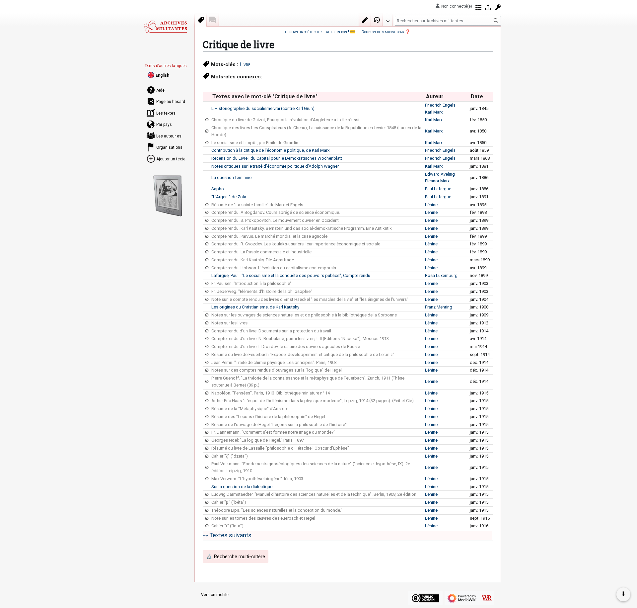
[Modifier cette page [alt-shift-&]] (365, 20)
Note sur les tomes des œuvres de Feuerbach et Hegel (263, 518)
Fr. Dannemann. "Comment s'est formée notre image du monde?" (273, 432)
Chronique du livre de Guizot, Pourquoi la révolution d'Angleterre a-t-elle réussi (285, 119)
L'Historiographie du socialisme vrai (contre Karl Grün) (263, 108)
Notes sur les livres (229, 322)
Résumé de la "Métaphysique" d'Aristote (249, 408)
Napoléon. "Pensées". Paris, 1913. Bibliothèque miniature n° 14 (270, 393)
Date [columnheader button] (477, 96)
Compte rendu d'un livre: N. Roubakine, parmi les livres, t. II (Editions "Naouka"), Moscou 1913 (300, 338)
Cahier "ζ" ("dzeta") (229, 456)
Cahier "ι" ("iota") (227, 525)
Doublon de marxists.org (383, 31)
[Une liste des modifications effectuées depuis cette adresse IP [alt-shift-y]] (478, 7)
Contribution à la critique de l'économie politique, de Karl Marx (270, 150)
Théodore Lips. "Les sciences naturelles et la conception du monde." (276, 510)
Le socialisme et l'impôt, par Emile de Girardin (254, 142)
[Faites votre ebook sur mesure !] (168, 196)
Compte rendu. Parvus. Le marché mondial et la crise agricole (269, 236)
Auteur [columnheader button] (435, 96)
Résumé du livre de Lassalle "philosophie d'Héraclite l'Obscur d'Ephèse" (280, 448)
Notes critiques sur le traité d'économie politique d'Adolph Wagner (275, 166)
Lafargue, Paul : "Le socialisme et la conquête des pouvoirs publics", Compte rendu (290, 275)
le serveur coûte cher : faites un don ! (317, 31)
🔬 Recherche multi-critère (235, 557)
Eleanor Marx (437, 180)
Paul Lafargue (438, 188)
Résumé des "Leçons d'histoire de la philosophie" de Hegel (268, 416)
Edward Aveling (440, 174)
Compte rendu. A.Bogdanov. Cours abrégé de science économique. (275, 212)
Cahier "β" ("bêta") (228, 502)
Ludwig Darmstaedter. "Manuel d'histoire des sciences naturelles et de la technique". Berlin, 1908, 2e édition (313, 494)
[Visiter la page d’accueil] (165, 26)
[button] (387, 19)
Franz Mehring (438, 306)
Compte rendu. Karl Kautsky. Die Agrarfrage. (253, 259)
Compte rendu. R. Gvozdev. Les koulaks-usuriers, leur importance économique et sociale (295, 243)
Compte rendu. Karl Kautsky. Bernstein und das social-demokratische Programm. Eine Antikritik (301, 228)
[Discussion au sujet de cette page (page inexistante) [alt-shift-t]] (213, 20)
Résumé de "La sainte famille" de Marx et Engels (257, 204)
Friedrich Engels (440, 105)
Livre (245, 64)
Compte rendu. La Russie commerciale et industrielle (261, 251)
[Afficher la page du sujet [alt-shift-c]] (201, 20)
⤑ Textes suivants (227, 535)
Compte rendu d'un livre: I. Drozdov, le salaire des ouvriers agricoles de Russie (285, 346)
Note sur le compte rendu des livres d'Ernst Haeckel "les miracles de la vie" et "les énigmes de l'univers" (309, 299)
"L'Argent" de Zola (228, 196)
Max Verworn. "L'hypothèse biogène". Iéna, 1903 (257, 478)
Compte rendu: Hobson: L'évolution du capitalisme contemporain (273, 267)
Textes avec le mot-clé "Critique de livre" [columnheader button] (265, 96)
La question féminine (231, 177)
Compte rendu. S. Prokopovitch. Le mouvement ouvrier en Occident (275, 220)
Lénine (431, 204)
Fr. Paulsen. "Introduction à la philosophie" (251, 283)
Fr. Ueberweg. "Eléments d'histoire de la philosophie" (261, 291)
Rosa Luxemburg (441, 275)
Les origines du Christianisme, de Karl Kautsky (255, 306)
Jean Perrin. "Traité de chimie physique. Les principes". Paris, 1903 (274, 362)
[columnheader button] (207, 96)
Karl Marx (434, 112)
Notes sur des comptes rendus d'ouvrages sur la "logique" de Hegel (276, 370)
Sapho (217, 188)
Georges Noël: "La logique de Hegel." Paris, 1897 (257, 440)
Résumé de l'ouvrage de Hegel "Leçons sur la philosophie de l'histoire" (279, 424)
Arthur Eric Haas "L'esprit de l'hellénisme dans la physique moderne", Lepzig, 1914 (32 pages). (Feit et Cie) (312, 400)
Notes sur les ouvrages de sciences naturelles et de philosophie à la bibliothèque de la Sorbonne (304, 314)
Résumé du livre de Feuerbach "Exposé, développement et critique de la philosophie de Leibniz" (302, 354)
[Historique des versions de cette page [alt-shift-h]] (377, 20)
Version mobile (215, 594)
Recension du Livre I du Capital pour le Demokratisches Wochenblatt (276, 158)
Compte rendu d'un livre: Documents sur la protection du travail (271, 330)
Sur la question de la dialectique (241, 486)
